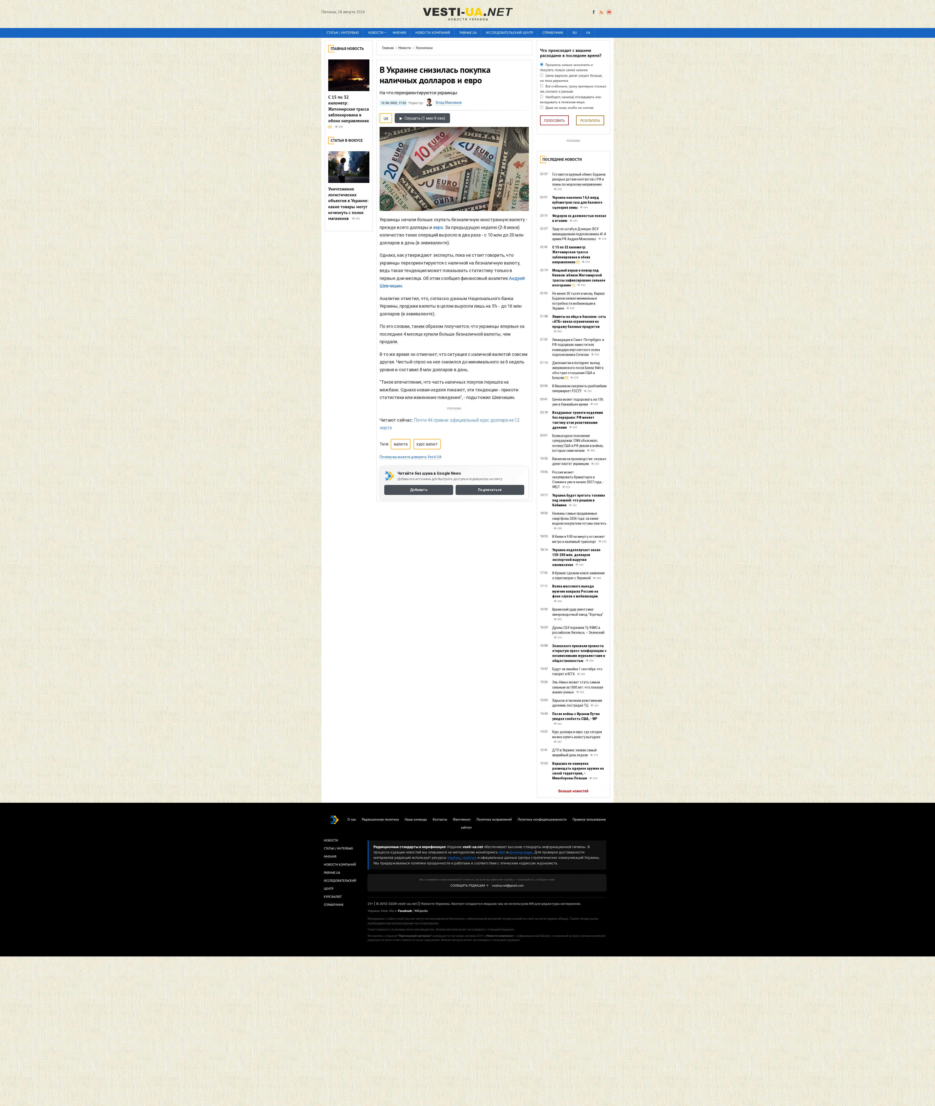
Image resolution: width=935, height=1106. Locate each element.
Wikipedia (421, 911)
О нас (351, 820)
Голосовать (554, 121)
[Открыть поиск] (609, 12)
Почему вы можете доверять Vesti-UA (410, 457)
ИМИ (501, 852)
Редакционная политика (380, 820)
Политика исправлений (494, 820)
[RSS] (601, 12)
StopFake (454, 858)
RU (575, 33)
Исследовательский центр (509, 33)
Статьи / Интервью (338, 849)
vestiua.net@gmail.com (508, 885)
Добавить (418, 490)
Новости (375, 33)
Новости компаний (432, 33)
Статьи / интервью (343, 33)
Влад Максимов (449, 102)
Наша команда (416, 820)
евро (438, 227)
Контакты (440, 820)
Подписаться (490, 490)
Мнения (399, 33)
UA (588, 33)
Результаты (590, 121)
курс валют (427, 444)
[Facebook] (593, 12)
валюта (401, 444)
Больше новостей (573, 791)
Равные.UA (468, 33)
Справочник (552, 33)
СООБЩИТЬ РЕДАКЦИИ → (469, 885)
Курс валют (333, 897)
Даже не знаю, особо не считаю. (569, 108)
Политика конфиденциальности (542, 820)
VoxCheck (470, 858)
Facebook (405, 911)
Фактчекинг (462, 820)
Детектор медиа (521, 852)
